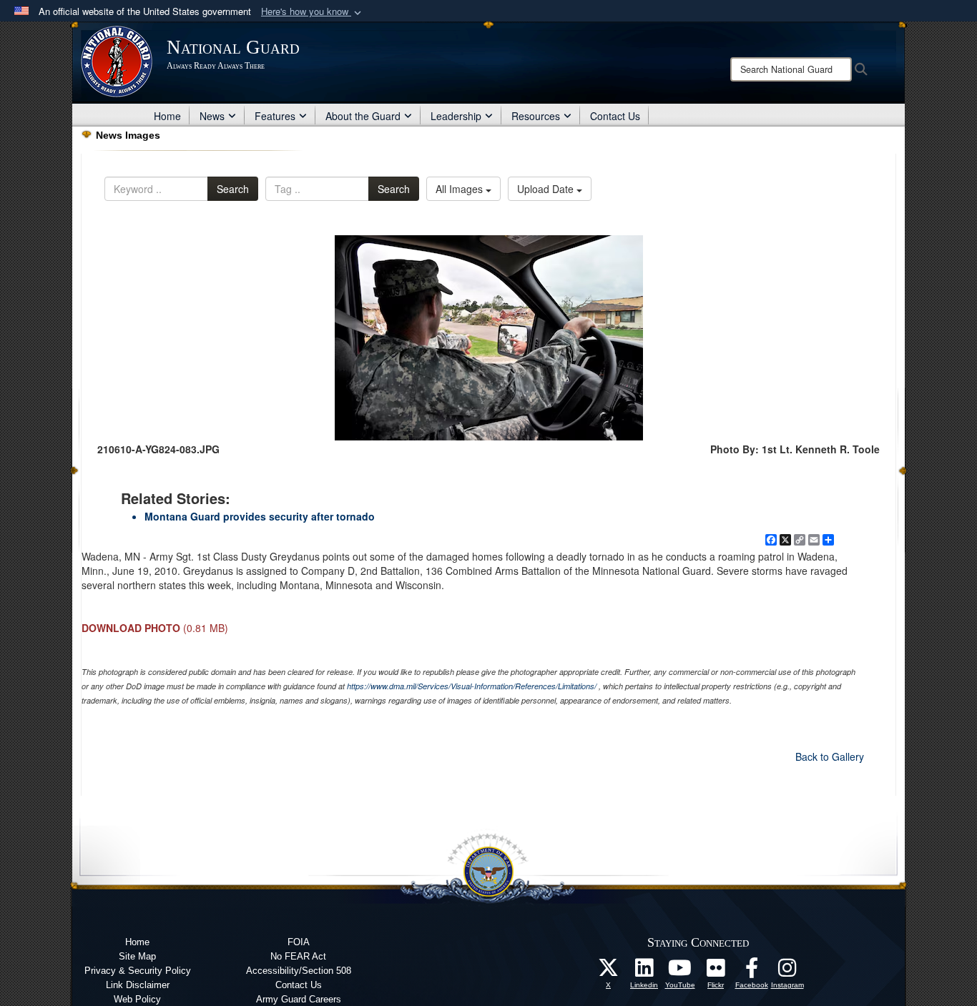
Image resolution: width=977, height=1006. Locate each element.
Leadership (456, 116)
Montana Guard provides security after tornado (259, 516)
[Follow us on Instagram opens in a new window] (787, 971)
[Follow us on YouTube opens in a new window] (680, 971)
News (212, 116)
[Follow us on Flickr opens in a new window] (716, 971)
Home (167, 116)
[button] (312, 11)
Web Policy (137, 999)
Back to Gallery (829, 756)
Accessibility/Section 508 (298, 970)
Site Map (137, 956)
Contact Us (615, 116)
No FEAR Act (298, 956)
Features (275, 116)
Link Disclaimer (138, 985)
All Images (461, 189)
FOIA (299, 942)
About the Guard (363, 116)
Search (233, 189)
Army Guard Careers (298, 999)
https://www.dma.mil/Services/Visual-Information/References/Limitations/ (471, 686)
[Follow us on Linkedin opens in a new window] (644, 971)
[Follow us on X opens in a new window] (609, 971)
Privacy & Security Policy (137, 970)
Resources (535, 116)
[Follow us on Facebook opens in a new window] (752, 971)
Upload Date (546, 189)
